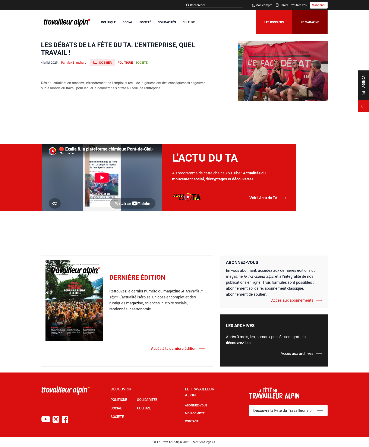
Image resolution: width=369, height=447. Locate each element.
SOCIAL (128, 22)
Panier (284, 5)
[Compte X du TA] (56, 419)
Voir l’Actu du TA (263, 198)
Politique (125, 62)
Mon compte (264, 5)
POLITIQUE (108, 22)
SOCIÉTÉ (145, 22)
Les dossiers (274, 22)
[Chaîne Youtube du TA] (45, 419)
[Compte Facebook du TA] (65, 419)
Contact (192, 421)
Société (141, 62)
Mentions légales (204, 442)
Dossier (105, 62)
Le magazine (310, 22)
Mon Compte (195, 413)
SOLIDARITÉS (167, 22)
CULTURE (189, 22)
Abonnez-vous (196, 405)
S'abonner (318, 5)
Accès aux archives (297, 353)
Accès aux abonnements (292, 300)
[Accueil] (66, 22)
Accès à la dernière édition (173, 348)
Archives (301, 5)
